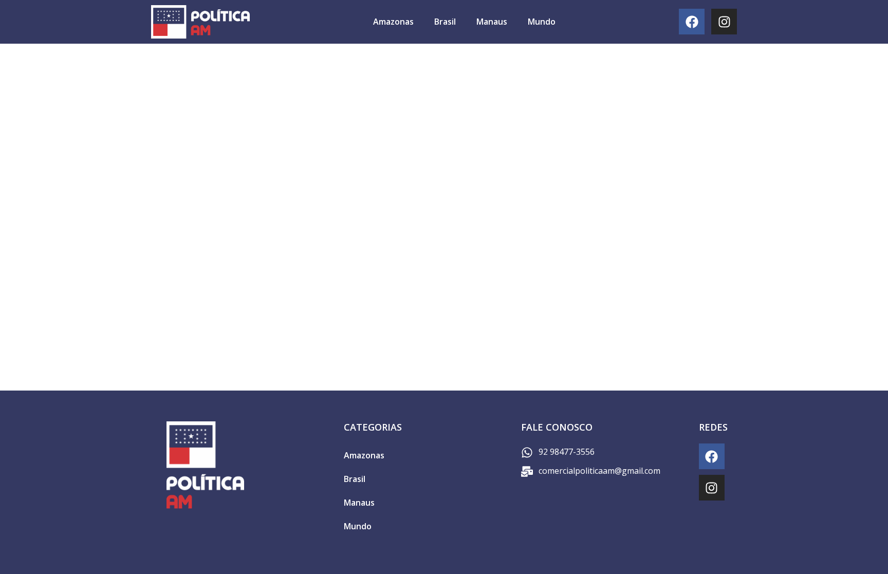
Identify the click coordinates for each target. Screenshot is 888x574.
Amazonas (393, 21)
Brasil (445, 21)
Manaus (491, 21)
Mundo (542, 21)
